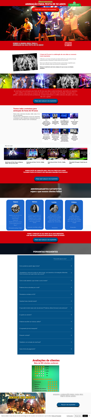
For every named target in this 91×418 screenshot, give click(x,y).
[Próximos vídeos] (89, 154)
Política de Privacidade (56, 416)
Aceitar (85, 416)
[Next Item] (87, 81)
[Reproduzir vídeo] (14, 154)
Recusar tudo (78, 416)
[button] (45, 9)
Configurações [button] (70, 416)
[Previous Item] (4, 81)
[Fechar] (89, 416)
